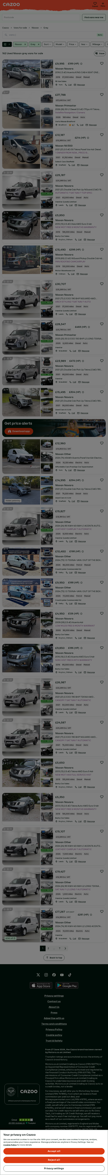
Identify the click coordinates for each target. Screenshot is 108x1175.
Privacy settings (54, 1168)
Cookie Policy (10, 1145)
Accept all (54, 1151)
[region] (54, 1152)
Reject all (54, 1159)
